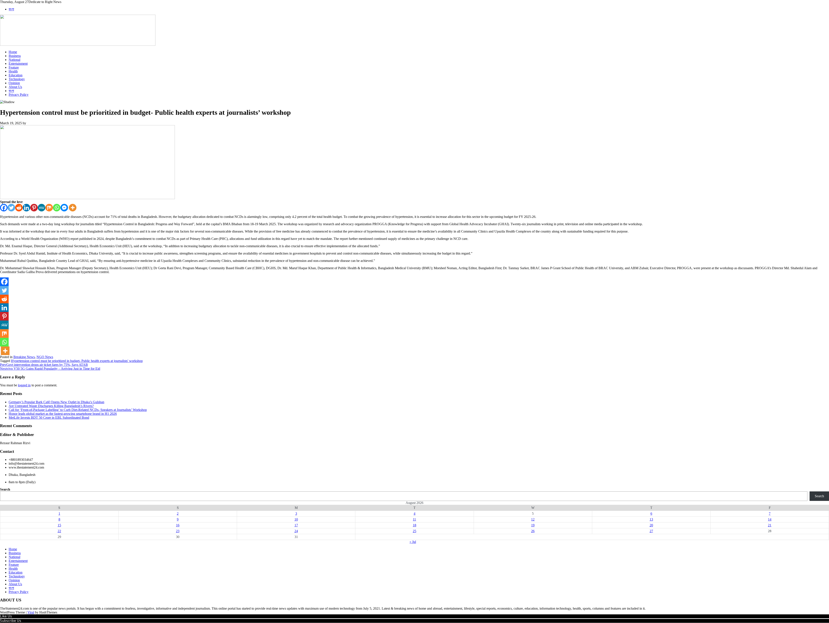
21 (769, 525)
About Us (15, 87)
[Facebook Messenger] (64, 207)
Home (13, 52)
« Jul (413, 542)
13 (651, 519)
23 (177, 531)
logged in (24, 385)
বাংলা (11, 9)
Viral (30, 612)
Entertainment (18, 63)
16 (177, 525)
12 (533, 519)
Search (5, 489)
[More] (72, 207)
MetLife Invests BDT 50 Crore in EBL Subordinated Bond (49, 417)
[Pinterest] (34, 207)
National (14, 59)
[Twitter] (11, 207)
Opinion (14, 83)
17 (296, 525)
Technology (17, 79)
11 (414, 519)
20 (651, 525)
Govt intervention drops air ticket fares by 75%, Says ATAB (44, 365)
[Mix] (49, 207)
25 (414, 531)
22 (59, 531)
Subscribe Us (10, 620)
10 (296, 519)
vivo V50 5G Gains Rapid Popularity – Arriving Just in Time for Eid (50, 368)
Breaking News (24, 357)
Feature (14, 67)
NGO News (44, 357)
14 (769, 519)
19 (533, 525)
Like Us (6, 616)
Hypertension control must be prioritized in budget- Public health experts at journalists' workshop (77, 361)
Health (13, 71)
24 (296, 531)
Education (15, 75)
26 (533, 531)
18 (414, 525)
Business (15, 56)
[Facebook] (4, 207)
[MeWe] (41, 207)
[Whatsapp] (56, 207)
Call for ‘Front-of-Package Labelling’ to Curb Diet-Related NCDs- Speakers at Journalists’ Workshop (78, 410)
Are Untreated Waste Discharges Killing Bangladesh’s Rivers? (51, 406)
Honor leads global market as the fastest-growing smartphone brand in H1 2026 (63, 413)
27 (651, 531)
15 (59, 525)
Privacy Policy (18, 94)
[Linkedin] (26, 207)
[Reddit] (19, 207)
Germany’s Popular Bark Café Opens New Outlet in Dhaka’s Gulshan (56, 402)
